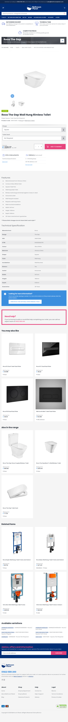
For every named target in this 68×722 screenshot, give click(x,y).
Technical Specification (9, 159)
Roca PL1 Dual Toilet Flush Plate (12, 366)
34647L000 (39, 637)
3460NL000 (5, 637)
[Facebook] (2, 680)
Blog (3, 697)
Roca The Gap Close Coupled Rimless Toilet (16, 463)
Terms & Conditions (57, 694)
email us (31, 676)
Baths (24, 17)
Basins (30, 17)
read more (4, 161)
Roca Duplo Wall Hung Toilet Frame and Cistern (17, 560)
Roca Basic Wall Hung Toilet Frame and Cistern (50, 560)
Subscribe (58, 653)
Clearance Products (24, 697)
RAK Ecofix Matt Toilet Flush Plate (46, 411)
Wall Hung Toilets (26, 47)
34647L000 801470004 (8, 632)
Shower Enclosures (40, 17)
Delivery (37, 697)
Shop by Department (24, 691)
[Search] (64, 13)
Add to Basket (56, 147)
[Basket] (64, 8)
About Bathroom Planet (8, 694)
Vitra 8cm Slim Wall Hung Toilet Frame (14, 605)
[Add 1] (41, 146)
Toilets (4, 17)
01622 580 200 (21, 1)
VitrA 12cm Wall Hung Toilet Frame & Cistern (49, 605)
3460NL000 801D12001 (42, 627)
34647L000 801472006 (42, 632)
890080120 (39, 568)
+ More (57, 17)
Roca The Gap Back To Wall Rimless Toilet (48, 463)
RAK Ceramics (41, 419)
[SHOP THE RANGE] (62, 41)
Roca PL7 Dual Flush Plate (43, 366)
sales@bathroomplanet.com (55, 1)
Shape (4, 126)
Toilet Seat (6, 134)
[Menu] (3, 8)
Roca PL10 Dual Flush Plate (10, 411)
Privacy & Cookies (56, 697)
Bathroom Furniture (14, 17)
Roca (21, 120)
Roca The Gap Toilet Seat (10, 508)
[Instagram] (4, 680)
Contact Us (38, 691)
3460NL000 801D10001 (8, 627)
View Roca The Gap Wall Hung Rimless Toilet (25, 302)
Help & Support (18, 676)
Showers (50, 17)
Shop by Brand (22, 694)
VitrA (5, 613)
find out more (28, 164)
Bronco (39, 712)
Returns (54, 691)
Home (11, 47)
